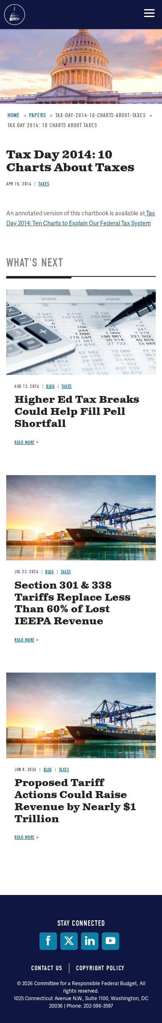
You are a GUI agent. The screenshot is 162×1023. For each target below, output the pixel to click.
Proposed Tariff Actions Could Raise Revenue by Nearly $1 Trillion (75, 801)
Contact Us (46, 968)
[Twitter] (69, 941)
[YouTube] (110, 941)
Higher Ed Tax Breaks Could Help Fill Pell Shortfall (77, 412)
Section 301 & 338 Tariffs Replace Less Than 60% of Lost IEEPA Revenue (72, 603)
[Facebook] (48, 941)
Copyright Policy (100, 968)
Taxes (66, 386)
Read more (24, 442)
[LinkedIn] (89, 941)
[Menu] (149, 13)
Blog (50, 386)
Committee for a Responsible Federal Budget (14, 14)
